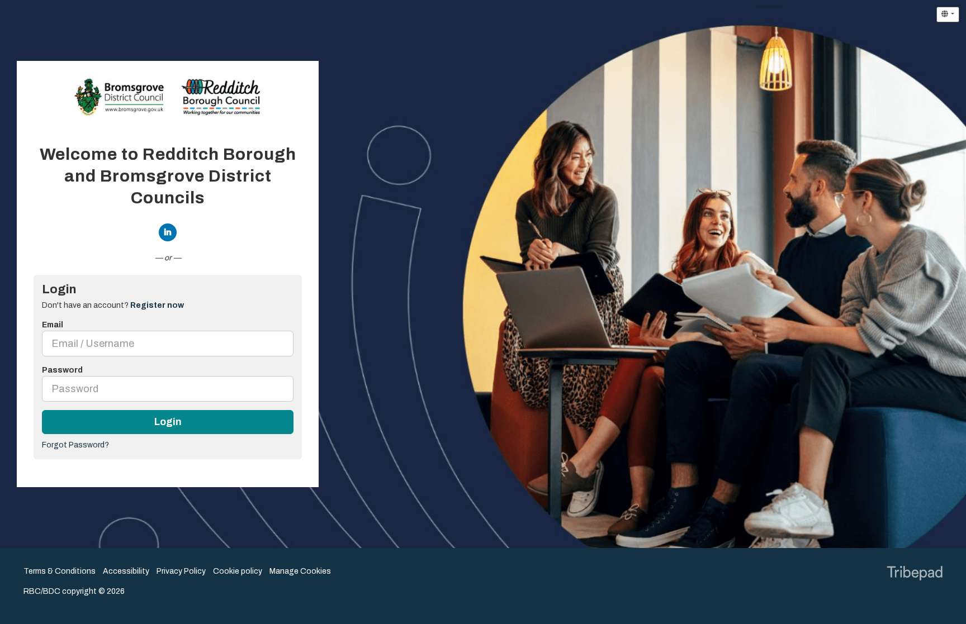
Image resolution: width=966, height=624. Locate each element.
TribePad (915, 574)
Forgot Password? (75, 445)
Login (168, 422)
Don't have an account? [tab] (113, 305)
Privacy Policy (181, 571)
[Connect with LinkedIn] (168, 232)
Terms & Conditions (59, 571)
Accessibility (126, 571)
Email (52, 325)
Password (62, 370)
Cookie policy (237, 571)
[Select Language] (947, 14)
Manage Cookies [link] (300, 571)
